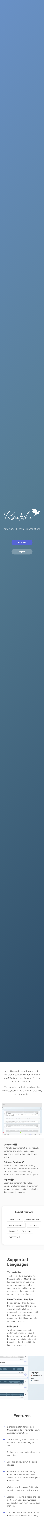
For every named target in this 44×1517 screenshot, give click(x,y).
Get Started (22, 542)
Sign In (22, 552)
